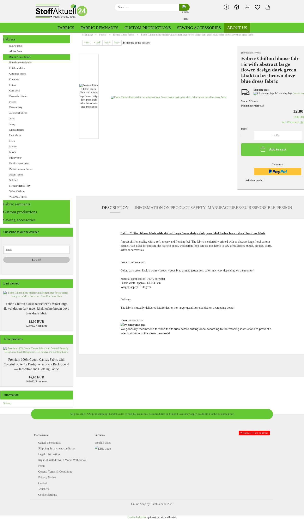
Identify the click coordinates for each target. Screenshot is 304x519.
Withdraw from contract (254, 432)
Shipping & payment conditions (56, 448)
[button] (237, 7)
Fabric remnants (99, 27)
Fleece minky (15, 107)
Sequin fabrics (16, 174)
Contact (42, 483)
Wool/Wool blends (18, 197)
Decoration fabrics (18, 96)
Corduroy (14, 79)
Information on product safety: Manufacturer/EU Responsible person (213, 207)
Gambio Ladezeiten (137, 517)
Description (115, 207)
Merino (13, 146)
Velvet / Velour (16, 191)
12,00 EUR (36, 321)
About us (237, 27)
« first (87, 42)
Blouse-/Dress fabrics (20, 57)
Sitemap (7, 403)
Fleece (12, 101)
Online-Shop (138, 504)
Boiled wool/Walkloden (20, 62)
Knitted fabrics (16, 129)
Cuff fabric (14, 90)
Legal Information (49, 454)
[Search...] (184, 7)
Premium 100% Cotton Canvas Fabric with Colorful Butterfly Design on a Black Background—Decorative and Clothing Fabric (36, 364)
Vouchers (43, 489)
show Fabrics (16, 45)
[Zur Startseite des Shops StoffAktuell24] (63, 11)
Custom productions (147, 27)
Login (36, 259)
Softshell (13, 180)
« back (97, 42)
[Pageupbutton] (292, 513)
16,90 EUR (36, 377)
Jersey (12, 124)
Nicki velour (15, 157)
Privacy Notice (47, 477)
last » (117, 42)
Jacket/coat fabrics (18, 112)
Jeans (12, 118)
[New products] (68, 339)
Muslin (12, 152)
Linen (12, 141)
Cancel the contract (49, 442)
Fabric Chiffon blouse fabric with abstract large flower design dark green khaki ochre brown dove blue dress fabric (36, 308)
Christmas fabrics (17, 73)
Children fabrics (17, 68)
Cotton (12, 85)
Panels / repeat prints (19, 163)
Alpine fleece (15, 51)
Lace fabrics (15, 135)
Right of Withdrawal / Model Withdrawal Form (62, 463)
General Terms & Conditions (55, 471)
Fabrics (65, 27)
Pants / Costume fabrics (20, 169)
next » (107, 42)
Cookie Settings (47, 494)
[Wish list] (257, 7)
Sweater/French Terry (19, 185)
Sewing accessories (199, 27)
